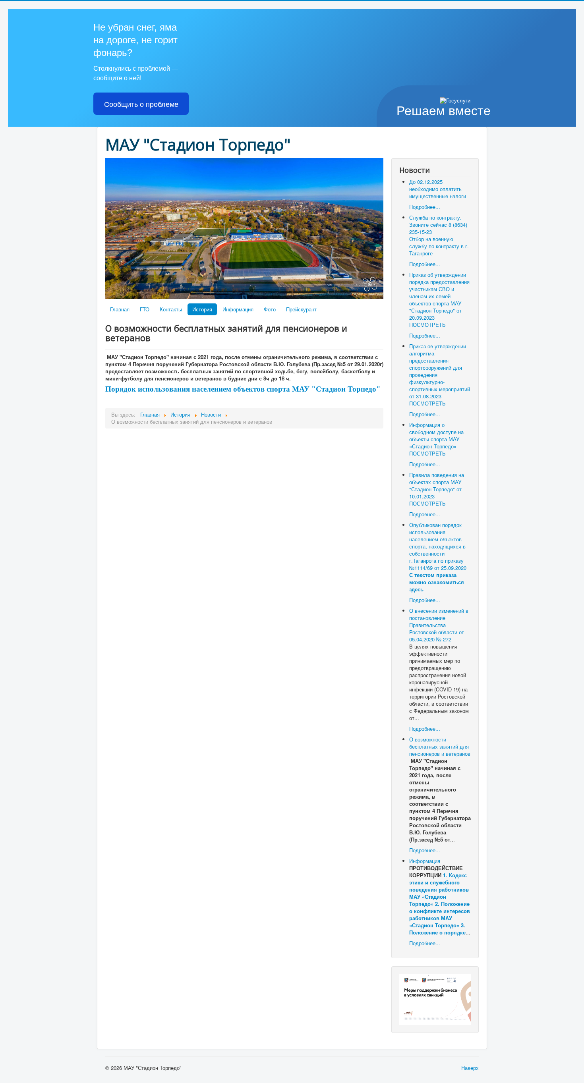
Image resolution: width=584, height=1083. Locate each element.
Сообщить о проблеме (141, 103)
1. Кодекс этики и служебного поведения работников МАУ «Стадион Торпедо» (439, 889)
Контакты (171, 309)
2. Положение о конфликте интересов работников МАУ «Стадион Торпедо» (439, 914)
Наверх (470, 1067)
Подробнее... (424, 206)
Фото (270, 309)
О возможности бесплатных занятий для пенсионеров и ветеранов (439, 746)
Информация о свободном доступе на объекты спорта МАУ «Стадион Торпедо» (436, 435)
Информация (237, 309)
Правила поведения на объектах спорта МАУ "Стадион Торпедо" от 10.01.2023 (436, 485)
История (202, 309)
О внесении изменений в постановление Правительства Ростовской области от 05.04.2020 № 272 (438, 625)
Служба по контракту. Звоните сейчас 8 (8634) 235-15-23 (438, 225)
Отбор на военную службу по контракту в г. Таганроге (439, 246)
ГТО (144, 309)
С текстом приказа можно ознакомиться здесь (436, 582)
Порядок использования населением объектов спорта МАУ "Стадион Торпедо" (243, 389)
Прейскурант (301, 309)
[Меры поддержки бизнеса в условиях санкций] (435, 998)
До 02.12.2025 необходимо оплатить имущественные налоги (437, 189)
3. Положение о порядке (437, 928)
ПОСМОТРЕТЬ (427, 324)
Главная (120, 309)
